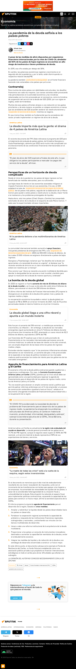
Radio (56, 627)
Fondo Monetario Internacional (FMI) (40, 565)
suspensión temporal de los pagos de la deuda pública (35, 189)
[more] (65, 133)
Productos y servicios (31, 644)
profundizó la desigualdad (36, 80)
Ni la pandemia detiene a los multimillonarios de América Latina (37, 237)
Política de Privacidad (52, 644)
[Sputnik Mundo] (9, 16)
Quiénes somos (6, 644)
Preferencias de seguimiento (34, 646)
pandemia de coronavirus (16, 569)
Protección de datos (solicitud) (11, 646)
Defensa (38, 627)
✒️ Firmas (19, 565)
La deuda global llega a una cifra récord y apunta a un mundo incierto (35, 314)
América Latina (16, 122)
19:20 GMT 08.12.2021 (15, 40)
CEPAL (54, 565)
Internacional (19, 627)
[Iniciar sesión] (65, 14)
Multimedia (47, 627)
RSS (22, 646)
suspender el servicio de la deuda (22, 112)
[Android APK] (7, 652)
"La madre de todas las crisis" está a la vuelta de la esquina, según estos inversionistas (34, 472)
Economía (14, 309)
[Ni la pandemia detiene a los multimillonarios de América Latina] (38, 218)
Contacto (42, 644)
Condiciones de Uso (18, 644)
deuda (26, 565)
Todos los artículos (18, 52)
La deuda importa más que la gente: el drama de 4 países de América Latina (38, 127)
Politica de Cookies (66, 644)
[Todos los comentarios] (3, 666)
